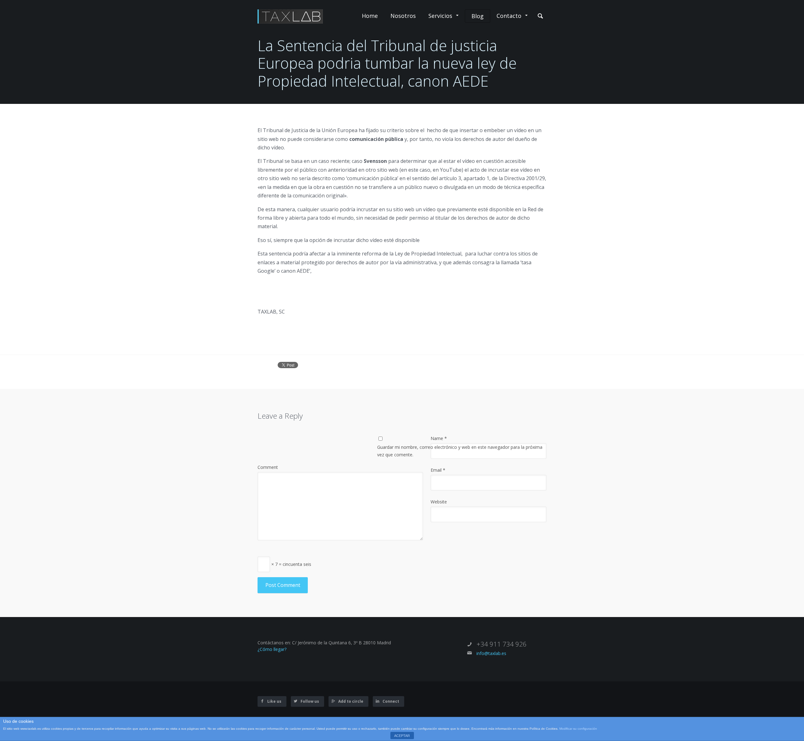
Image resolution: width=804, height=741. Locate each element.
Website (439, 502)
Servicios (440, 15)
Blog (477, 16)
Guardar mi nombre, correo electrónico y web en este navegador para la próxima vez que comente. (459, 451)
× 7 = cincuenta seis (290, 564)
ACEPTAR (402, 736)
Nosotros (403, 15)
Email (438, 470)
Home (370, 15)
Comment (268, 467)
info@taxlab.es (491, 653)
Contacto (509, 15)
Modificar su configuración (578, 728)
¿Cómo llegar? (272, 649)
